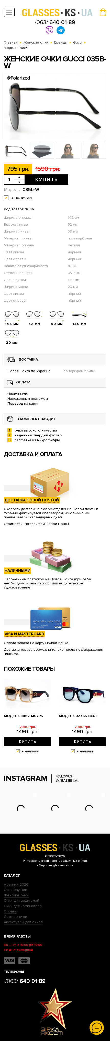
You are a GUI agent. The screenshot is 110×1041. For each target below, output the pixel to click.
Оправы (10, 911)
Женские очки (16, 895)
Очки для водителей (21, 900)
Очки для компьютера (23, 906)
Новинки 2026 (16, 884)
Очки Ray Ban (15, 890)
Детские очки (15, 916)
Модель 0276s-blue (78, 716)
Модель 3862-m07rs (23, 716)
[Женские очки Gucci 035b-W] (55, 106)
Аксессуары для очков (23, 922)
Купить (46, 179)
